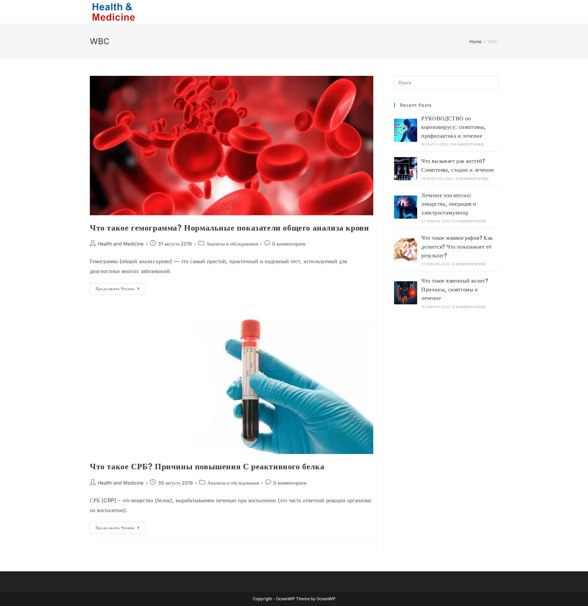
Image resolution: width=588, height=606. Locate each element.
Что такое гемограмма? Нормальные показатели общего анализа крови (229, 228)
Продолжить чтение (121, 290)
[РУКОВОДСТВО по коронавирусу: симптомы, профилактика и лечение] (405, 130)
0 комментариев (289, 244)
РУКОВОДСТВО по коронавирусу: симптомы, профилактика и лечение (453, 127)
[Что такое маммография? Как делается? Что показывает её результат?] (405, 250)
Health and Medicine (121, 244)
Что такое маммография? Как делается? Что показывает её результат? (457, 246)
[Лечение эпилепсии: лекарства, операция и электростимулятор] (405, 207)
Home (475, 41)
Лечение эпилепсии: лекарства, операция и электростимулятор (448, 204)
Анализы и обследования (232, 244)
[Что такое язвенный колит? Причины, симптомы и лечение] (405, 292)
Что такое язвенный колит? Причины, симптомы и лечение (454, 289)
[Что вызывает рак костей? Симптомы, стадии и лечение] (405, 168)
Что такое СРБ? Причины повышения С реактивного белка (207, 466)
